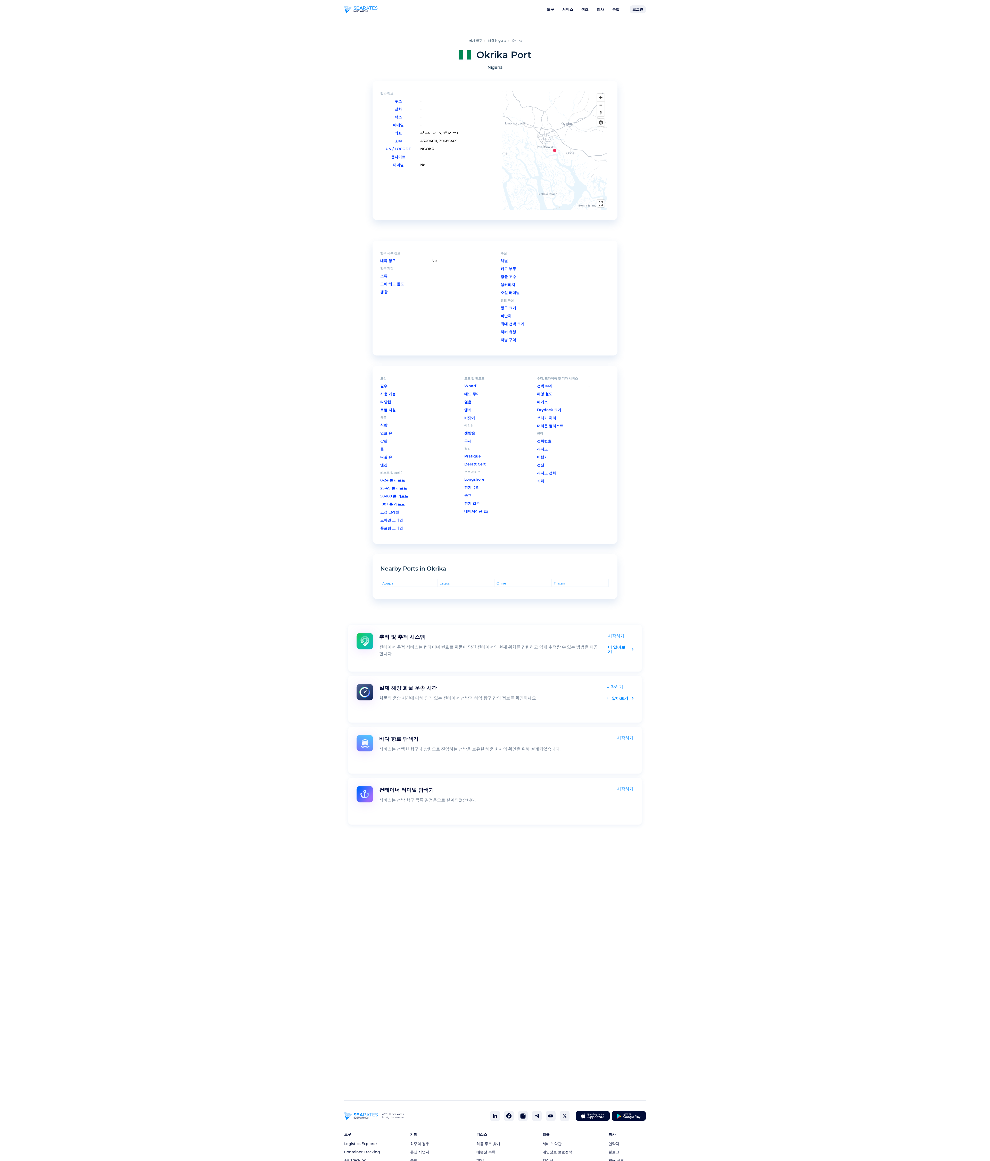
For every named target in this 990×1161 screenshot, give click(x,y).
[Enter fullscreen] (601, 203)
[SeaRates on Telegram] (537, 1116)
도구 (550, 9)
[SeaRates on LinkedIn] (495, 1116)
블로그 (613, 1152)
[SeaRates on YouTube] (551, 1116)
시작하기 (616, 635)
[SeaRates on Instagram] (523, 1116)
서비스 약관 (552, 1143)
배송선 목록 (486, 1152)
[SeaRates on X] (565, 1116)
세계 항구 (475, 41)
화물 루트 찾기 (488, 1143)
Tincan (559, 583)
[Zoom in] (601, 97)
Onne (501, 583)
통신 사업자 (419, 1152)
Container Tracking (362, 1152)
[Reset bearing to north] (601, 112)
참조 (585, 9)
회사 (600, 9)
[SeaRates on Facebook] (509, 1116)
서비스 (567, 9)
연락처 (613, 1143)
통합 (616, 9)
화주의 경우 (419, 1143)
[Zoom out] (601, 105)
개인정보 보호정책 (557, 1152)
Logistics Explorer (360, 1143)
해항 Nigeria (497, 41)
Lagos (445, 583)
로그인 (637, 9)
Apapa (387, 583)
